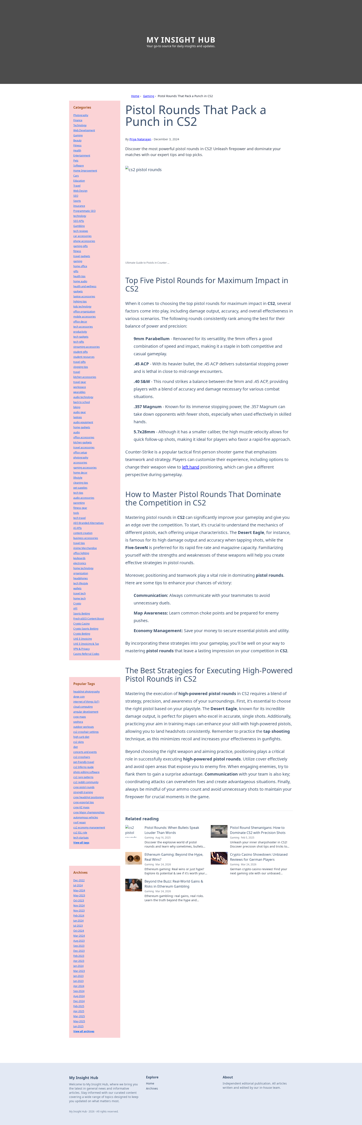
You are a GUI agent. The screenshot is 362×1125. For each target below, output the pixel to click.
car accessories (82, 236)
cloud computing (83, 706)
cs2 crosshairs (81, 757)
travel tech (79, 593)
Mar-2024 (79, 936)
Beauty (77, 140)
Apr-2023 (78, 961)
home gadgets (81, 427)
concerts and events (85, 752)
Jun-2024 (78, 920)
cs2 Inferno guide (83, 767)
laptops (77, 417)
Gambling (79, 226)
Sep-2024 (78, 991)
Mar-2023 (79, 971)
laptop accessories (84, 296)
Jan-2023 (78, 976)
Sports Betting (81, 613)
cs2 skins (78, 742)
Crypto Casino (81, 623)
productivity (80, 331)
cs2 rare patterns (83, 777)
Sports (77, 201)
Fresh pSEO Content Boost (88, 618)
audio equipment (83, 422)
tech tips (78, 493)
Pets (75, 160)
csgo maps (79, 717)
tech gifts (78, 342)
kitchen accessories (84, 377)
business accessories (85, 538)
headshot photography (86, 691)
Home (135, 96)
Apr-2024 (78, 986)
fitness (77, 251)
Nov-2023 (79, 910)
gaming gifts (80, 246)
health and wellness (84, 286)
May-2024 (79, 890)
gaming (77, 261)
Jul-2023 (78, 925)
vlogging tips (80, 367)
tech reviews (80, 231)
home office (80, 266)
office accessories (83, 437)
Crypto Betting (81, 633)
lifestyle (77, 477)
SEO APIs (78, 221)
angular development (85, 712)
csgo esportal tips (83, 802)
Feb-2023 (78, 956)
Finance (77, 120)
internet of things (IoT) (86, 701)
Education (79, 180)
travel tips (79, 543)
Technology (80, 125)
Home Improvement (85, 170)
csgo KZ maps (81, 807)
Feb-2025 (78, 1006)
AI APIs (77, 528)
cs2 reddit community (85, 782)
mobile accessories (84, 316)
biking (76, 407)
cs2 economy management (89, 827)
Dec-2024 (79, 1001)
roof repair (79, 822)
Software (78, 165)
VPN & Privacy (81, 649)
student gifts (80, 352)
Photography (80, 115)
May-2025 (79, 1021)
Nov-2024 (79, 905)
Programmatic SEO (84, 211)
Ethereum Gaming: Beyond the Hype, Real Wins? (174, 857)
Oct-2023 (78, 900)
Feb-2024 (78, 915)
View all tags (81, 842)
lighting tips (80, 301)
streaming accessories (86, 347)
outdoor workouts (83, 727)
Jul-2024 (78, 885)
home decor (80, 472)
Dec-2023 (79, 951)
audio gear (79, 412)
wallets (77, 588)
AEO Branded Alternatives (88, 523)
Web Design (80, 191)
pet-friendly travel (83, 762)
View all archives (83, 1031)
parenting (79, 503)
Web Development (84, 130)
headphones (80, 578)
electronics (79, 563)
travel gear (79, 382)
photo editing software (86, 772)
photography (80, 457)
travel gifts (79, 362)
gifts (75, 271)
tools (76, 513)
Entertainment (81, 155)
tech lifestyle (80, 583)
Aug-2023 (79, 941)
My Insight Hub (181, 40)
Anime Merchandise (85, 548)
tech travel (79, 518)
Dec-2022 (79, 880)
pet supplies (80, 488)
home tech (79, 598)
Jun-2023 (78, 981)
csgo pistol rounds (83, 787)
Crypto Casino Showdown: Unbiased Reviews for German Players (259, 857)
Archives (152, 1088)
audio (76, 432)
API (75, 608)
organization (80, 573)
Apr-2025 (78, 1011)
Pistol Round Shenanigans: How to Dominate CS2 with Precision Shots (258, 830)
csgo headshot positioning (88, 797)
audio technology (83, 397)
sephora (78, 722)
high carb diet (81, 737)
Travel (76, 186)
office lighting (81, 553)
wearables (79, 392)
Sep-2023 (78, 946)
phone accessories (84, 241)
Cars (76, 175)
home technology (83, 568)
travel (76, 372)
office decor (80, 321)
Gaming (148, 96)
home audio (80, 281)
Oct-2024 (78, 930)
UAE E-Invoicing (82, 639)
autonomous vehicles (85, 817)
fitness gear (80, 508)
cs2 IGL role (80, 832)
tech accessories (83, 326)
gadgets (78, 291)
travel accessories (83, 447)
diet (75, 747)
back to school (81, 402)
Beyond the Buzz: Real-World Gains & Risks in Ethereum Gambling (174, 884)
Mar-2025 (79, 1016)
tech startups (81, 837)
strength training (83, 792)
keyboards (79, 558)
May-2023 (79, 895)
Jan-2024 (78, 966)
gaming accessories (85, 467)
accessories (80, 462)
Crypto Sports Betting (85, 628)
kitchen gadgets (82, 442)
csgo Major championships (89, 812)
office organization (84, 311)
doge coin (79, 696)
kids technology (82, 306)
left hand (190, 467)
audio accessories (83, 498)
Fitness (77, 145)
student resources (83, 357)
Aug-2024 (79, 996)
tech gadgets (80, 337)
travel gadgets (81, 256)
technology (79, 216)
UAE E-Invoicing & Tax (86, 644)
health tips (79, 276)
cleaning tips (80, 482)
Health (77, 150)
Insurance (79, 206)
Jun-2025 (78, 1026)
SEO (75, 196)
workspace (79, 387)
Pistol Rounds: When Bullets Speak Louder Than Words (172, 830)
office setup (80, 452)
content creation (82, 533)
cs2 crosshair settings (86, 732)
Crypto (77, 603)
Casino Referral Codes (86, 654)
